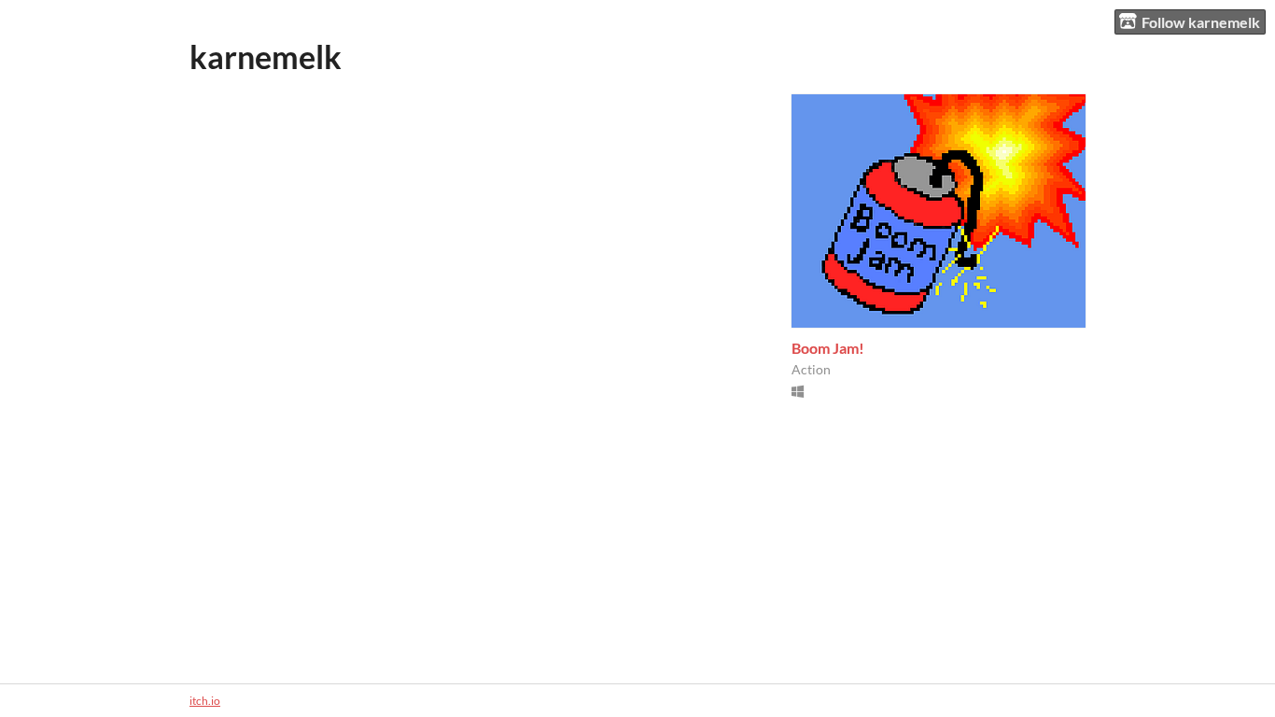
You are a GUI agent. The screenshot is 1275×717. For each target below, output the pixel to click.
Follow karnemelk (1201, 22)
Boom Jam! (828, 348)
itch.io (204, 701)
